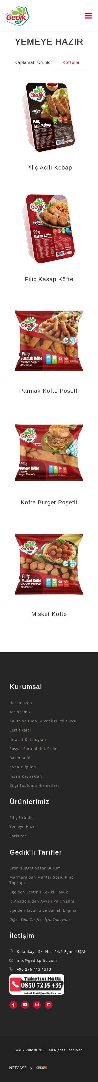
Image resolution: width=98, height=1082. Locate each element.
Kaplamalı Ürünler (33, 62)
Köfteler (71, 62)
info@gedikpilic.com (37, 960)
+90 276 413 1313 (34, 969)
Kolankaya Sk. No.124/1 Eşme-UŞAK (52, 951)
